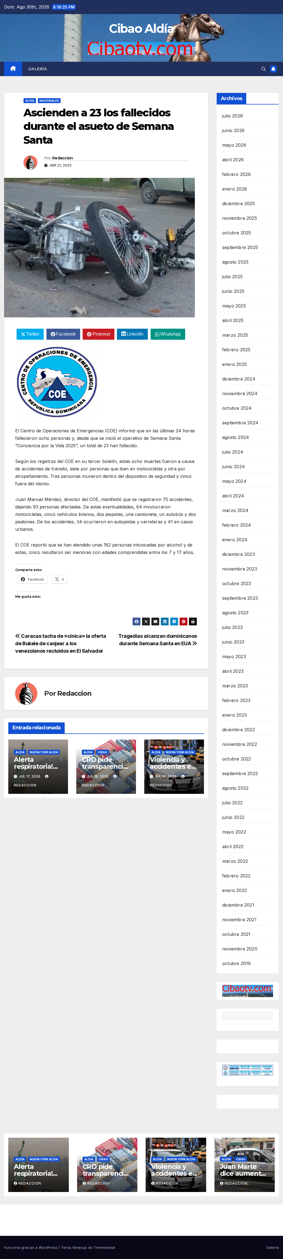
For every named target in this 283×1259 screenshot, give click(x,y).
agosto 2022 (235, 788)
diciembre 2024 (238, 379)
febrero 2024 (236, 525)
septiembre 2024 (240, 422)
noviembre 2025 (239, 218)
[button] (263, 69)
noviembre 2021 (239, 919)
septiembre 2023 (240, 598)
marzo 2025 (235, 335)
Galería (37, 68)
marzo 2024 (235, 510)
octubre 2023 (236, 583)
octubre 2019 (236, 963)
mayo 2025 (234, 306)
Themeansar (104, 1247)
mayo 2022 (234, 832)
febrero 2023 (236, 700)
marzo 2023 (235, 686)
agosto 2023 (235, 612)
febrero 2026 (236, 174)
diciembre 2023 (238, 554)
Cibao (102, 752)
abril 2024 (233, 496)
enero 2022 (234, 890)
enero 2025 (234, 364)
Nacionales (49, 100)
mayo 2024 (234, 481)
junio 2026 (233, 130)
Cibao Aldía (141, 28)
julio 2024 (232, 452)
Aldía (29, 100)
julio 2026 (232, 116)
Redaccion (62, 158)
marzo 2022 (235, 861)
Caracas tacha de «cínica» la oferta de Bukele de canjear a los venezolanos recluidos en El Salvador (60, 643)
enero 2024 (234, 539)
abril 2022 (232, 846)
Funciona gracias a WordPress (31, 1247)
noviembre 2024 (240, 393)
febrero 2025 (236, 349)
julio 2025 (232, 276)
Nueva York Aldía (44, 752)
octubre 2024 (236, 408)
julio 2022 (232, 802)
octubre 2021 (236, 934)
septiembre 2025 (240, 247)
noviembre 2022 (239, 744)
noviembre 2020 (239, 949)
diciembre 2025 (238, 203)
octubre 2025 (236, 232)
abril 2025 (232, 320)
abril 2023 (232, 671)
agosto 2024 (235, 437)
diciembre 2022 (238, 729)
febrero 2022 (236, 875)
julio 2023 (232, 627)
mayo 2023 (234, 656)
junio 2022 (233, 817)
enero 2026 (234, 189)
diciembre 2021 (238, 905)
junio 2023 (233, 642)
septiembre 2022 (240, 773)
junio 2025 (233, 291)
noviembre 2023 (239, 569)
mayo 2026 (234, 145)
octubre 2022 (236, 759)
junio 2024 (233, 466)
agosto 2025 (235, 262)
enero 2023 (234, 715)
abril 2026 (233, 159)
